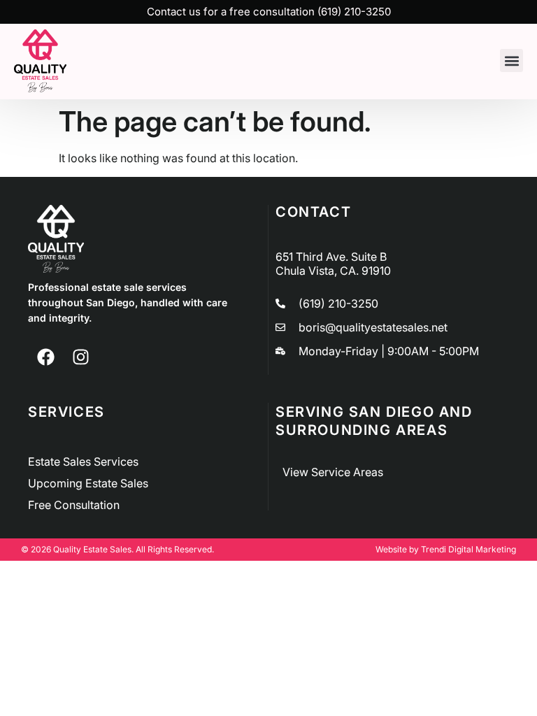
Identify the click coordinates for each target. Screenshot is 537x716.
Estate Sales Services (83, 461)
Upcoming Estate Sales (88, 483)
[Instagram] (80, 357)
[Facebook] (45, 357)
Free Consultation (74, 505)
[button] (511, 60)
